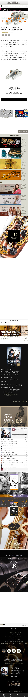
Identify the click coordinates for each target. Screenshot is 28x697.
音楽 (10, 6)
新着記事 (6, 6)
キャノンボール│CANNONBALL (14, 639)
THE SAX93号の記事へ (23, 131)
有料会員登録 (20, 663)
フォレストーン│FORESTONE (14, 637)
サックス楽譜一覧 (7, 395)
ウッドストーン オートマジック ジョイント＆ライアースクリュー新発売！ (23, 164)
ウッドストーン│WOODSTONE (9, 636)
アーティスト (24, 6)
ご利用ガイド (3, 691)
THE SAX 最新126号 (8, 392)
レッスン (21, 643)
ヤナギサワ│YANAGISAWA (14, 634)
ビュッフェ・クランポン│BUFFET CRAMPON (14, 641)
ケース (3, 35)
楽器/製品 (19, 6)
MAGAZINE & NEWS (5, 643)
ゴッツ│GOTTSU (21, 636)
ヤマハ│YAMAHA (9, 632)
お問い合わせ (21, 691)
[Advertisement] (14, 272)
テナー (6, 35)
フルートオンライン (9, 679)
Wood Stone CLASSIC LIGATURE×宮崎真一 (23, 197)
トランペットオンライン (11, 681)
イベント (14, 6)
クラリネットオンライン (18, 679)
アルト (9, 35)
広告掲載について (10, 691)
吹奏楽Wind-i (19, 681)
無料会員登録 (7, 663)
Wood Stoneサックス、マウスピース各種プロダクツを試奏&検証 (23, 210)
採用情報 (16, 691)
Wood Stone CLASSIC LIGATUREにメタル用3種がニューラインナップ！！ (23, 142)
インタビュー (15, 643)
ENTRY (19, 401)
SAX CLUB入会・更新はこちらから (11, 394)
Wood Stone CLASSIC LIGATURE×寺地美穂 (23, 186)
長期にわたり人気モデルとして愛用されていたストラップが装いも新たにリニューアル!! (23, 175)
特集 (26, 643)
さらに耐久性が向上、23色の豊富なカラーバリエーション (23, 152)
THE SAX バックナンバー (9, 393)
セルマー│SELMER (18, 632)
